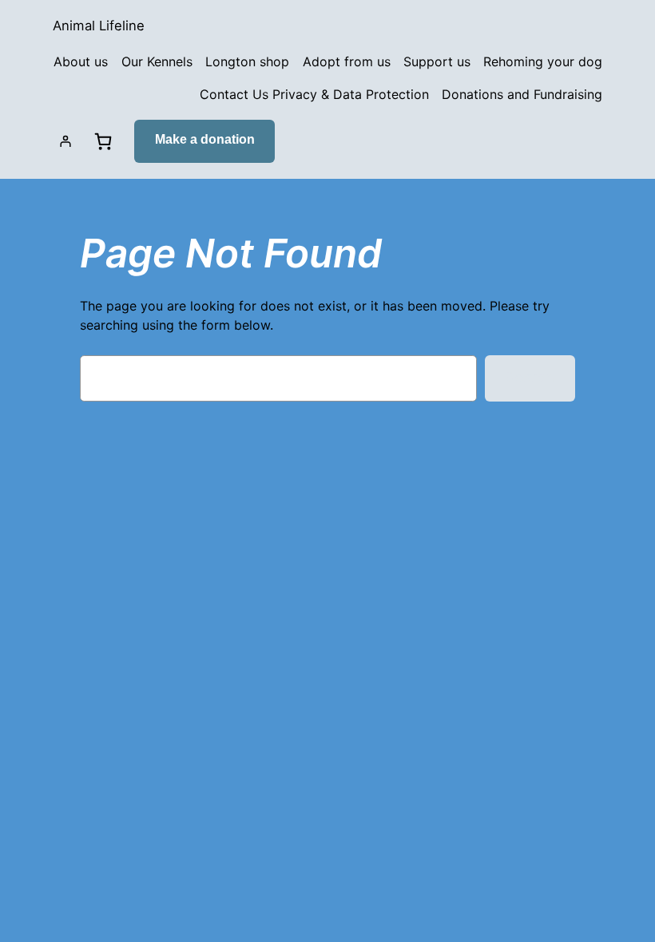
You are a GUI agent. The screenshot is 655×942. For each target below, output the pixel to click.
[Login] (65, 141)
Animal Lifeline (99, 26)
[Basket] (103, 141)
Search (529, 377)
